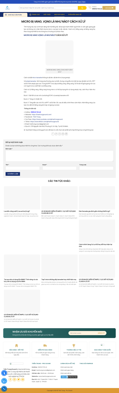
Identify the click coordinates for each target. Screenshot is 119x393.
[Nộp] (82, 8)
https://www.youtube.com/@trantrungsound (47, 119)
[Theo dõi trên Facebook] (10, 379)
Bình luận (9, 149)
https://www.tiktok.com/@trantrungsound (44, 122)
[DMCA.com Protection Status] (69, 377)
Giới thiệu (47, 14)
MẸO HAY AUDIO (59, 14)
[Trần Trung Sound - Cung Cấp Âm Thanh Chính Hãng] (9, 8)
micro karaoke (37, 77)
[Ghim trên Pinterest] (62, 133)
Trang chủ (36, 14)
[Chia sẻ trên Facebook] (52, 133)
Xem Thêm (81, 2)
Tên (7, 165)
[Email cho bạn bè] (59, 133)
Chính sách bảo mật (66, 367)
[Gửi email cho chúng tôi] (23, 379)
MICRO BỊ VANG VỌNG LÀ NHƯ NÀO (39, 35)
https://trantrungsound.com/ (42, 114)
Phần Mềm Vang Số (74, 14)
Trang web (82, 165)
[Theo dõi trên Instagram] (14, 379)
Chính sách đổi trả (65, 373)
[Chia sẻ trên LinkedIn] (66, 133)
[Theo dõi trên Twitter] (19, 379)
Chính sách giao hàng (66, 370)
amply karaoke (31, 81)
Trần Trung (36, 117)
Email (44, 165)
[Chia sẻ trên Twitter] (56, 133)
